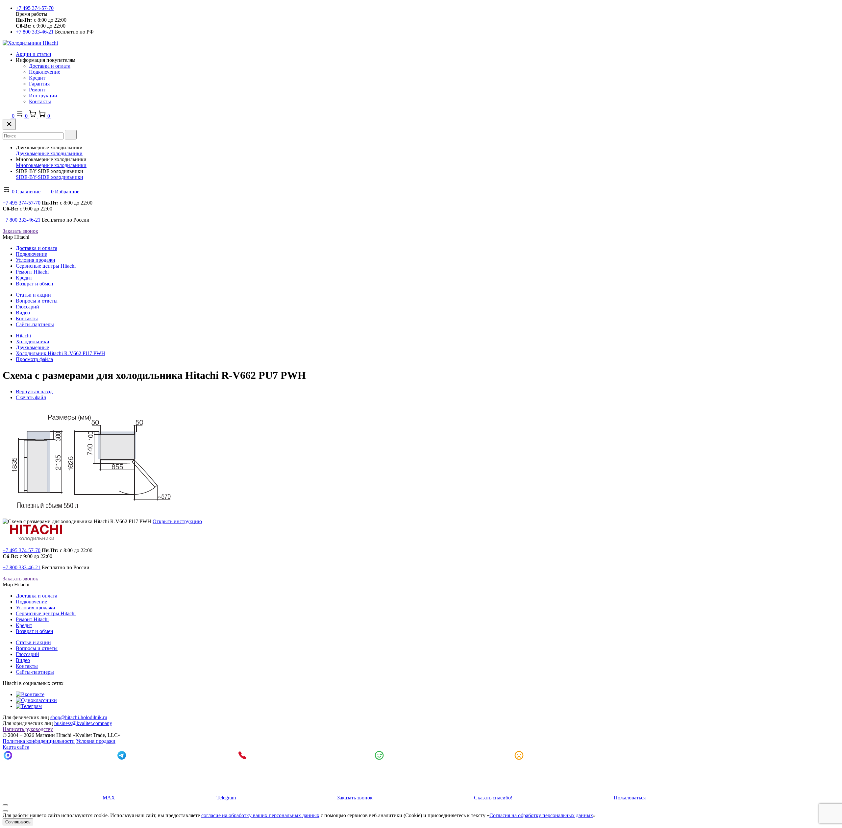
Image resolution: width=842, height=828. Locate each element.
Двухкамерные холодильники (49, 153)
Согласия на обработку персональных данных (541, 815)
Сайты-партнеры (35, 324)
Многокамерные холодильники (51, 165)
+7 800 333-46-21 (35, 32)
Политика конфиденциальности (39, 741)
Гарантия (39, 83)
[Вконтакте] (30, 694)
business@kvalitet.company (83, 723)
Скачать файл (31, 397)
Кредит (37, 78)
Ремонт (37, 89)
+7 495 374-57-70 (35, 8)
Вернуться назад (34, 391)
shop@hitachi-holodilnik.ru (78, 717)
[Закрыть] (9, 124)
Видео (23, 312)
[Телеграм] (29, 706)
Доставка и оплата (49, 66)
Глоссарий (27, 306)
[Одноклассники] (36, 700)
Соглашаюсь (18, 821)
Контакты (40, 101)
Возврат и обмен (34, 283)
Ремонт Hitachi (32, 272)
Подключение (44, 72)
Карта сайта (16, 747)
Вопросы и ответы (37, 301)
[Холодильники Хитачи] (30, 43)
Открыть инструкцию (177, 521)
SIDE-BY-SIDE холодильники (49, 177)
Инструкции (43, 95)
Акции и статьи (33, 54)
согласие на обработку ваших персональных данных (260, 815)
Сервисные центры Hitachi (46, 266)
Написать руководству (28, 729)
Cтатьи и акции (33, 295)
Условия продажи (35, 260)
